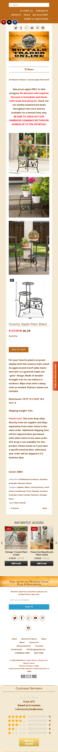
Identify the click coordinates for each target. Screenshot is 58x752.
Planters (35, 495)
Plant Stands (24, 495)
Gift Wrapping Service (35, 649)
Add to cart (16, 563)
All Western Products (29, 479)
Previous (15, 508)
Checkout (41, 11)
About (22, 642)
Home (14, 639)
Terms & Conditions (36, 19)
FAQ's (27, 15)
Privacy (16, 15)
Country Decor (37, 487)
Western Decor (25, 483)
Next (45, 508)
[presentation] (2, 543)
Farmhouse (21, 491)
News (43, 639)
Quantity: (13, 336)
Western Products (29, 639)
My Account (40, 15)
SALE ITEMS (38, 653)
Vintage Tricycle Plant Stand (16, 553)
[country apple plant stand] (29, 154)
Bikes (27, 487)
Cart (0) (28, 11)
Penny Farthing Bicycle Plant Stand (41, 553)
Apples (21, 487)
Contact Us (34, 642)
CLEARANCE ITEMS (22, 653)
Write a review (29, 742)
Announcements (24, 646)
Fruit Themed (33, 491)
